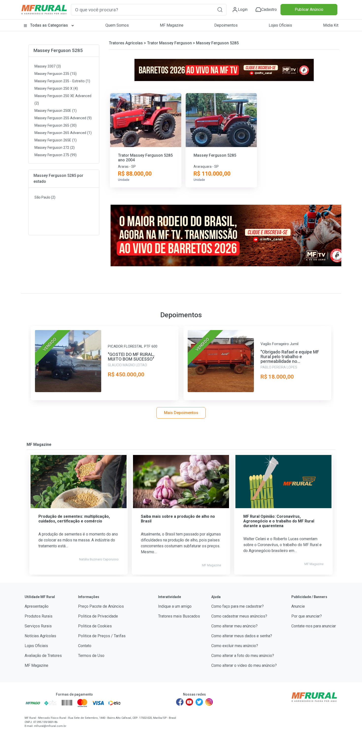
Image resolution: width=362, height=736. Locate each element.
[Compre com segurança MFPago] (33, 703)
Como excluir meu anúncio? (234, 645)
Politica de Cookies (95, 626)
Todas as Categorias (49, 25)
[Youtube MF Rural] (190, 702)
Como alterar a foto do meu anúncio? (242, 655)
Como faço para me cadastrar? (237, 606)
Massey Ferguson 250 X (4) (56, 88)
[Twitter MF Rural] (199, 702)
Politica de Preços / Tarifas (102, 636)
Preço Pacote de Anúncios (101, 606)
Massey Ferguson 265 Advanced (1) (63, 133)
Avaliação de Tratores (43, 655)
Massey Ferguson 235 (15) (55, 74)
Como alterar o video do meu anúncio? (244, 665)
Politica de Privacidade (98, 616)
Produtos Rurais (38, 616)
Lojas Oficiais (280, 25)
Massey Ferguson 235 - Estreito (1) (62, 81)
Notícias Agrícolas (40, 636)
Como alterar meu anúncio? (234, 626)
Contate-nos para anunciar (313, 626)
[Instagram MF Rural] (209, 702)
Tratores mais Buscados (179, 616)
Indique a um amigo (175, 606)
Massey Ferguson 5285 (58, 50)
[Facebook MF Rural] (180, 702)
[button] (220, 9)
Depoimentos (226, 25)
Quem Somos (117, 25)
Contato (84, 645)
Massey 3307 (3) (47, 66)
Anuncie (298, 606)
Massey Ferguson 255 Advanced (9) (63, 118)
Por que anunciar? (306, 616)
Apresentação (37, 606)
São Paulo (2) (44, 197)
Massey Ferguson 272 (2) (54, 148)
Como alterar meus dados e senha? (241, 636)
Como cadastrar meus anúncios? (239, 616)
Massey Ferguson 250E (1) (55, 111)
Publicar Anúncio (309, 9)
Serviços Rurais (38, 626)
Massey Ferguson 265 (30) (55, 125)
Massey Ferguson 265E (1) (55, 140)
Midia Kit (330, 25)
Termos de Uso (91, 655)
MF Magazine (171, 25)
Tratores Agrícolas (126, 43)
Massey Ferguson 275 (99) (55, 155)
